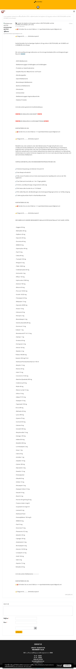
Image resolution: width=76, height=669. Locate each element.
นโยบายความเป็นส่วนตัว (18, 666)
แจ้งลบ (70, 23)
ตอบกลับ (19, 632)
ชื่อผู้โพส (6, 618)
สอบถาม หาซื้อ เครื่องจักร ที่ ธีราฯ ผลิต (23, 16)
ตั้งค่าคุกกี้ (59, 665)
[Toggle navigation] (74, 11)
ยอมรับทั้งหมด (67, 665)
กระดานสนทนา (8, 16)
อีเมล (5, 622)
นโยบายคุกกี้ (28, 666)
